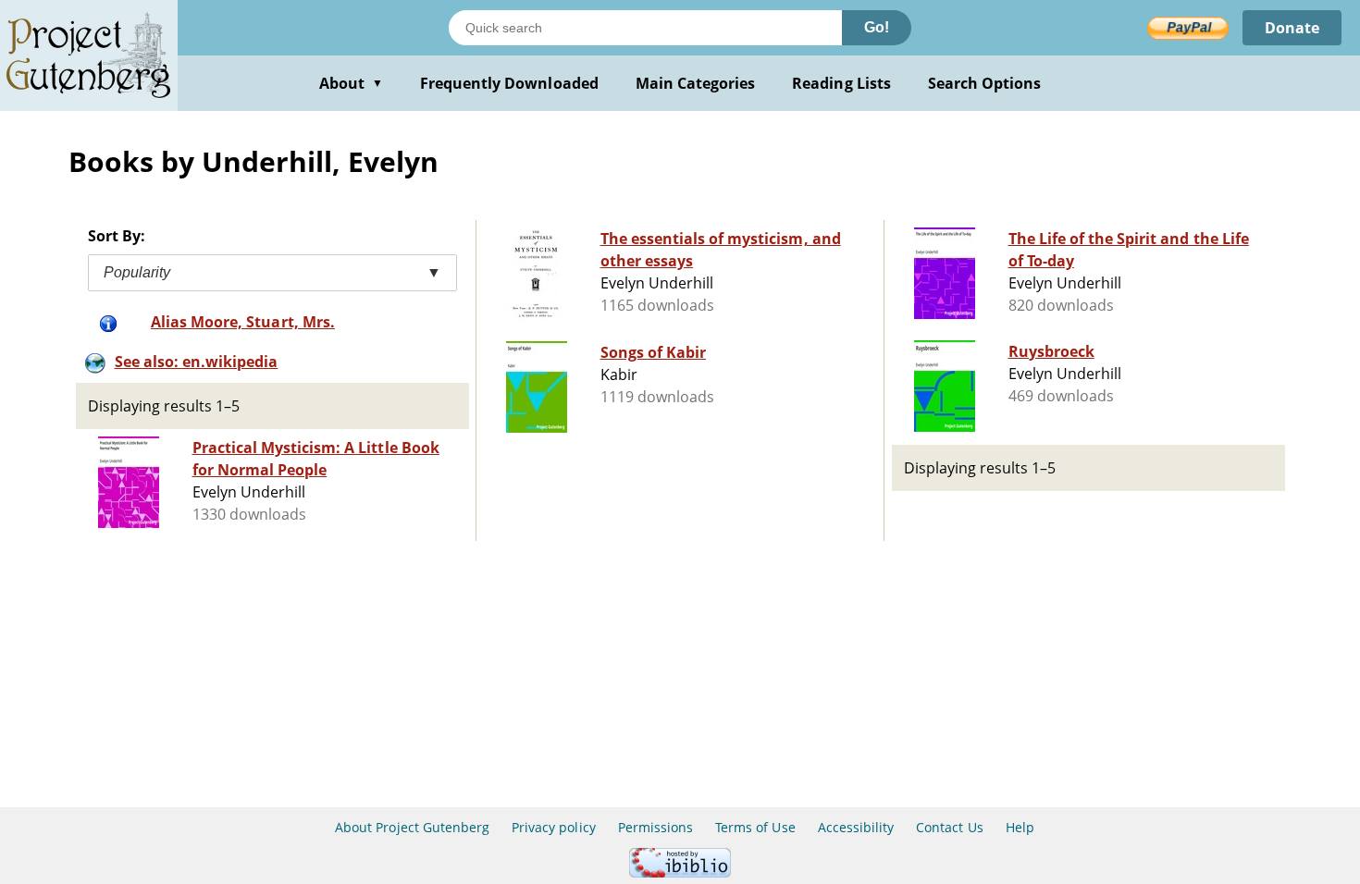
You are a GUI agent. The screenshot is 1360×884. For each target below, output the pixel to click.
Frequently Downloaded (509, 83)
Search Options (985, 83)
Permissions (655, 827)
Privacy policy (554, 827)
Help (1020, 827)
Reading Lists (841, 83)
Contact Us (949, 827)
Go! (876, 27)
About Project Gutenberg (412, 827)
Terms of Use (755, 827)
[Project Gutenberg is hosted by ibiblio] (680, 872)
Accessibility (856, 827)
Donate (1292, 28)
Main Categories (696, 83)
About (351, 83)
